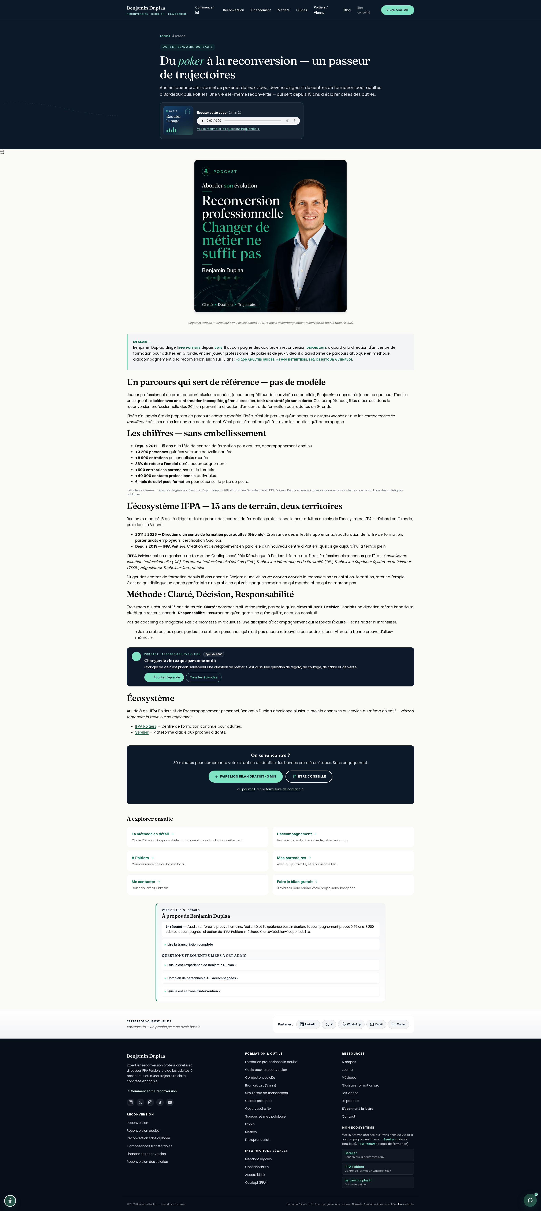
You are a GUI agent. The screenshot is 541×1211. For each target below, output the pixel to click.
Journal (347, 1069)
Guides (301, 10)
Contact (348, 1116)
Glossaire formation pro (360, 1085)
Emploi (250, 1124)
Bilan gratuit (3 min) (260, 1085)
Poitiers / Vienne (321, 10)
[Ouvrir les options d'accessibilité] (10, 1201)
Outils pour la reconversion (266, 1069)
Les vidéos (350, 1093)
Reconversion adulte (143, 1130)
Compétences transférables (149, 1146)
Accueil (165, 36)
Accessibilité (255, 1175)
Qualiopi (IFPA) (256, 1182)
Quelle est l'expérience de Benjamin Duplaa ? (201, 965)
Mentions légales (258, 1159)
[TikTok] (160, 1102)
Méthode (349, 1077)
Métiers (284, 10)
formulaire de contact (283, 789)
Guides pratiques (258, 1101)
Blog (347, 10)
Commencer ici (204, 10)
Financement (261, 10)
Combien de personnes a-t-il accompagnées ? (202, 978)
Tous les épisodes (203, 677)
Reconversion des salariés (147, 1161)
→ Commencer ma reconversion (152, 1091)
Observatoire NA (258, 1108)
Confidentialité (257, 1167)
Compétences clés (260, 1077)
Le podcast (351, 1101)
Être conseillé (363, 10)
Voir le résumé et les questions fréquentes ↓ (228, 129)
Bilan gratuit (398, 9)
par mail (248, 789)
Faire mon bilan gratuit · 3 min (248, 776)
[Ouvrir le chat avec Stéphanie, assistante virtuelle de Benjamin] (530, 1200)
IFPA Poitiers (145, 726)
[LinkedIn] (130, 1102)
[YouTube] (170, 1102)
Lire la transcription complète (190, 944)
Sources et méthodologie (265, 1116)
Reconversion (233, 10)
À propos (349, 1062)
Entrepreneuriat (257, 1139)
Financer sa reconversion (146, 1154)
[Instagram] (150, 1102)
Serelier (142, 732)
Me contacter (406, 1204)
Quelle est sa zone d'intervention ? (193, 991)
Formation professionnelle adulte (271, 1062)
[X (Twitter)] (140, 1102)
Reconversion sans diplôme (148, 1138)
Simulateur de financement (266, 1093)
